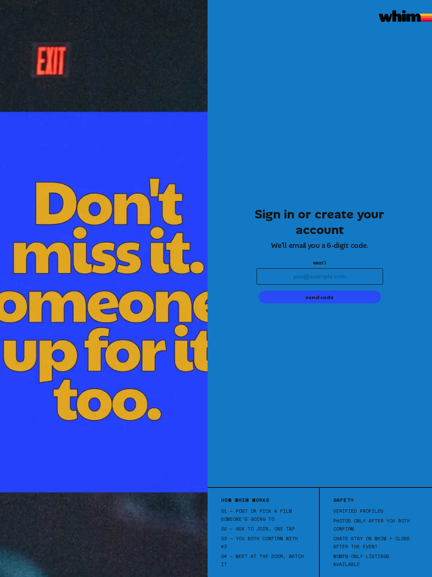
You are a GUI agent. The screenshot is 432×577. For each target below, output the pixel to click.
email (320, 262)
